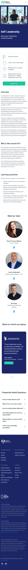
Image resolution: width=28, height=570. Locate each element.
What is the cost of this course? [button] (12, 404)
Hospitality (3, 457)
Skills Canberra (4, 480)
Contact (17, 477)
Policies (2, 475)
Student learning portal (6, 472)
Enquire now (14, 83)
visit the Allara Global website (10, 532)
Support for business (20, 455)
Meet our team (18, 472)
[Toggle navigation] (25, 2)
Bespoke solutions (19, 452)
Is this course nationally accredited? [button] (9, 426)
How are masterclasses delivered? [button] (12, 408)
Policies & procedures (6, 470)
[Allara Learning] (6, 441)
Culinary (3, 455)
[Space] (6, 2)
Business (3, 452)
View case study (8, 362)
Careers (17, 475)
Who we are (17, 468)
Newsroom (17, 470)
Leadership (3, 460)
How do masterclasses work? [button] (11, 399)
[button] (12, 377)
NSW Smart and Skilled (6, 477)
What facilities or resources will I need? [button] (12, 420)
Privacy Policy (4, 560)
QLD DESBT (3, 482)
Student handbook (5, 468)
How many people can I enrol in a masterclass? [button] (12, 414)
